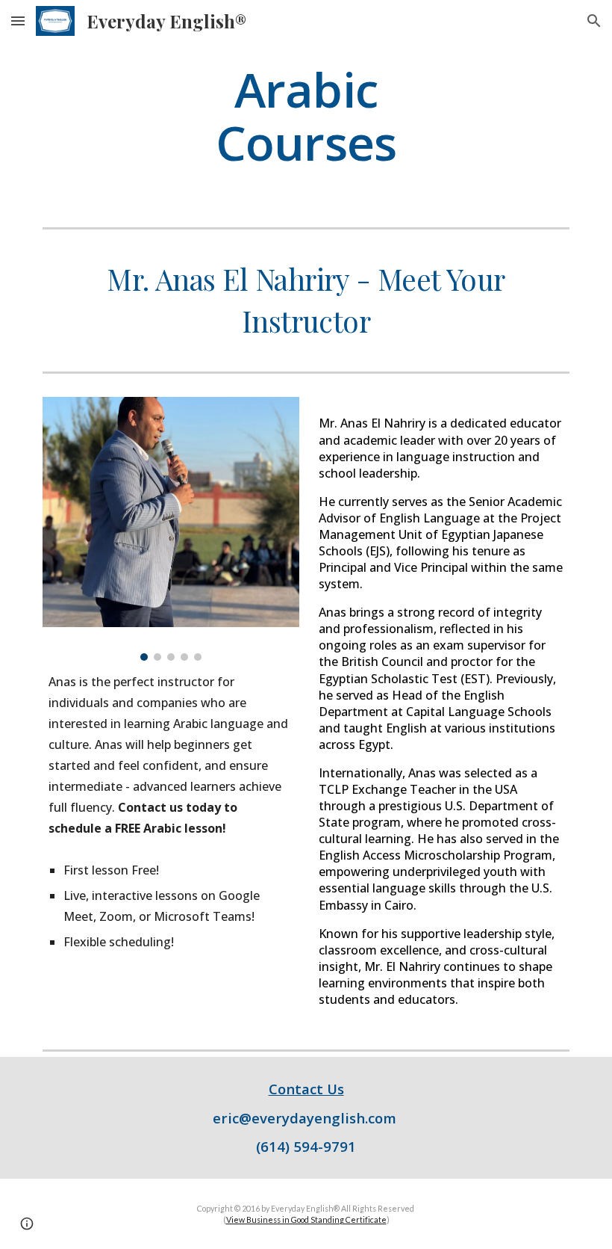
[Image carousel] (171, 528)
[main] (306, 116)
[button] (18, 20)
